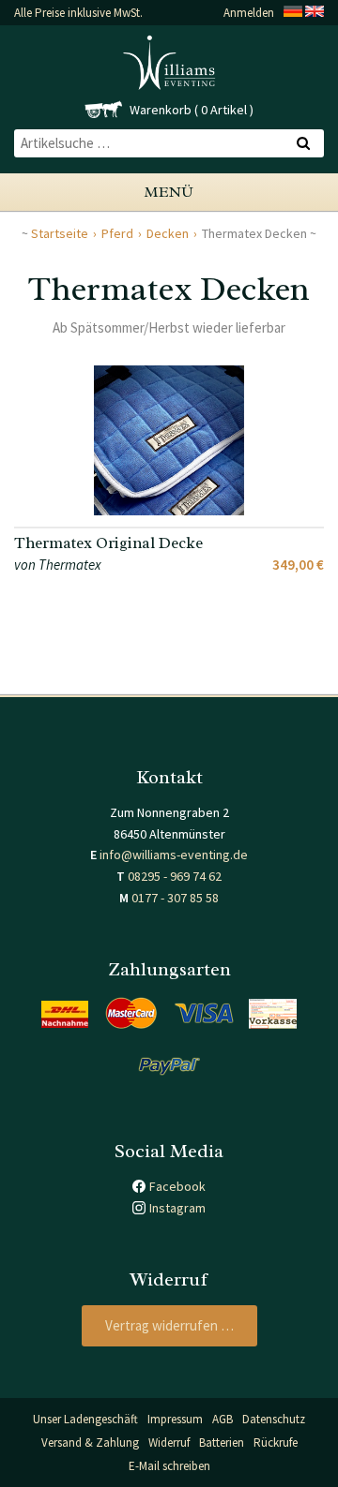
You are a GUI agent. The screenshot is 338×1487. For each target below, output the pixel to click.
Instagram (177, 1207)
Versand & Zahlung (90, 1442)
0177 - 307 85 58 (175, 897)
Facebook (177, 1186)
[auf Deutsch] (293, 13)
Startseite (59, 233)
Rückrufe (276, 1442)
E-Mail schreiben (169, 1466)
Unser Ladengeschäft (85, 1419)
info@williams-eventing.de (174, 854)
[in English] (314, 13)
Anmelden (248, 13)
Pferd (117, 233)
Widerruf (169, 1442)
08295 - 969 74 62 (175, 876)
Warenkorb (161, 109)
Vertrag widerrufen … (169, 1325)
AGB (222, 1419)
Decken (167, 233)
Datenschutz (273, 1419)
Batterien (221, 1442)
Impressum (175, 1419)
